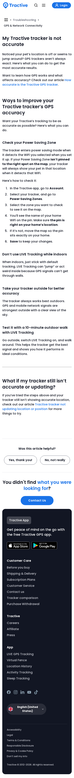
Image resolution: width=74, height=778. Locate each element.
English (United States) (27, 709)
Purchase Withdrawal (23, 604)
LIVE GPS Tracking (20, 654)
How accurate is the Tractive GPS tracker (36, 82)
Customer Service (20, 586)
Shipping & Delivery (21, 573)
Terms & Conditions (18, 740)
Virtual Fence (17, 660)
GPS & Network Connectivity (23, 26)
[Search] (36, 5)
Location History (19, 666)
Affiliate (13, 629)
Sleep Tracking (18, 678)
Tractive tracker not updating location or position (34, 406)
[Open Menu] (43, 5)
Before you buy (18, 567)
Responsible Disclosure (20, 745)
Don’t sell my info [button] (17, 756)
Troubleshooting (25, 20)
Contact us (15, 592)
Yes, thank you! (20, 460)
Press (11, 635)
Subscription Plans (21, 579)
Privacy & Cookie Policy (20, 751)
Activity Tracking (20, 672)
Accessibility (14, 729)
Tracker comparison (22, 598)
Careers (13, 623)
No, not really (55, 460)
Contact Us (37, 500)
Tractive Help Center (6, 19)
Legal (10, 735)
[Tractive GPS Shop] (15, 5)
